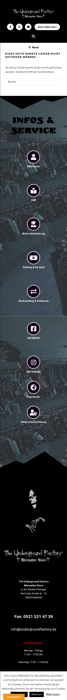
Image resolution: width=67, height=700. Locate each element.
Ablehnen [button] (36, 694)
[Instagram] (19, 27)
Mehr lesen (53, 694)
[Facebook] (10, 27)
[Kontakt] (28, 27)
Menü (35, 47)
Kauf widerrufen (47, 26)
